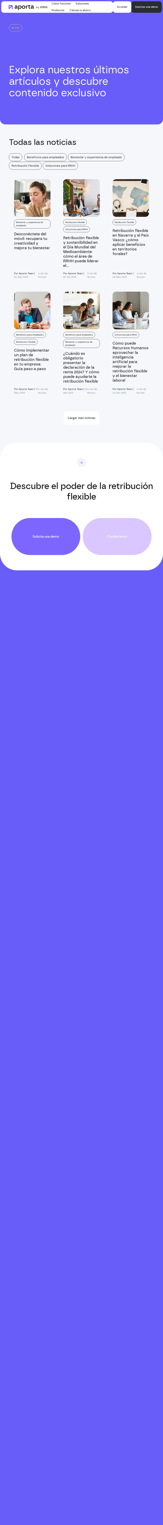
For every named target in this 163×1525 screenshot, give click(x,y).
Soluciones (82, 3)
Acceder (122, 6)
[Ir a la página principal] (28, 7)
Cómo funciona (61, 3)
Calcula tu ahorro (80, 10)
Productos (58, 10)
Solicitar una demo (146, 6)
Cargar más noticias (81, 418)
